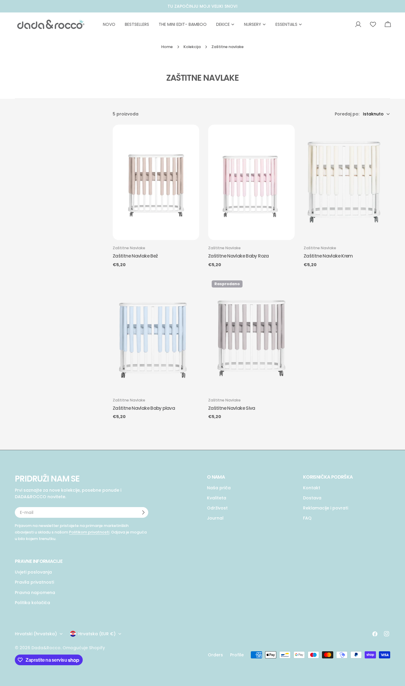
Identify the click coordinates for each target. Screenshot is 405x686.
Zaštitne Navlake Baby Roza (238, 256)
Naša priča (219, 488)
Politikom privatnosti (89, 532)
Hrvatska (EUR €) (97, 634)
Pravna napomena (35, 592)
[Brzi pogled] (192, 136)
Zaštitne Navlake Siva (231, 408)
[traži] (344, 24)
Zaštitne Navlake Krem (328, 256)
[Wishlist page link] (373, 24)
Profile (237, 655)
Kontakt (311, 488)
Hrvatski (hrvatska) (36, 634)
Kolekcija (192, 46)
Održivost (217, 508)
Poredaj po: (347, 114)
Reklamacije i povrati (325, 508)
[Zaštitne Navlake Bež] (156, 182)
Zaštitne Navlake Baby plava (144, 408)
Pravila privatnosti (34, 582)
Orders (215, 655)
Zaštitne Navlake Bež (135, 256)
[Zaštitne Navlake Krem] (347, 182)
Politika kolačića (32, 602)
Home (167, 46)
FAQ (307, 518)
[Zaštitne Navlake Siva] (251, 334)
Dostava (312, 498)
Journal (215, 518)
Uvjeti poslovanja (33, 572)
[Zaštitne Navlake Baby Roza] (251, 182)
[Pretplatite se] (143, 512)
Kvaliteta (216, 498)
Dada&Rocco (45, 648)
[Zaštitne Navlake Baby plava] (156, 334)
